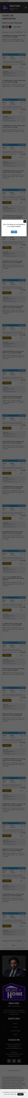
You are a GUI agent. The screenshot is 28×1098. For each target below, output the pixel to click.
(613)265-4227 (6, 74)
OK (14, 231)
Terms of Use (13, 1094)
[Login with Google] (7, 27)
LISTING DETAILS (6, 67)
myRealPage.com (16, 1070)
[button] (9, 1061)
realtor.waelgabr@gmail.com (9, 75)
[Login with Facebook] (3, 27)
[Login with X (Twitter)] (10, 27)
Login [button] (17, 27)
